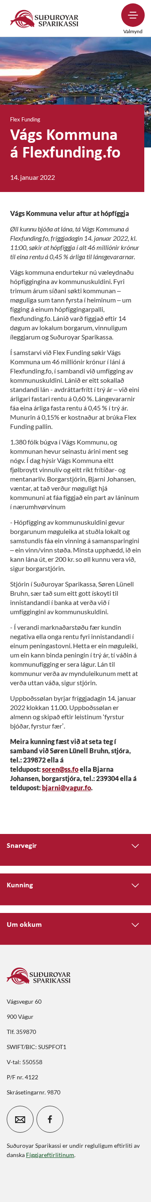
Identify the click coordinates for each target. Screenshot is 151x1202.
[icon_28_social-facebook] (49, 1119)
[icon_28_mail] (20, 1119)
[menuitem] (44, 18)
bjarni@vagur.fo (66, 788)
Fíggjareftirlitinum (50, 1154)
